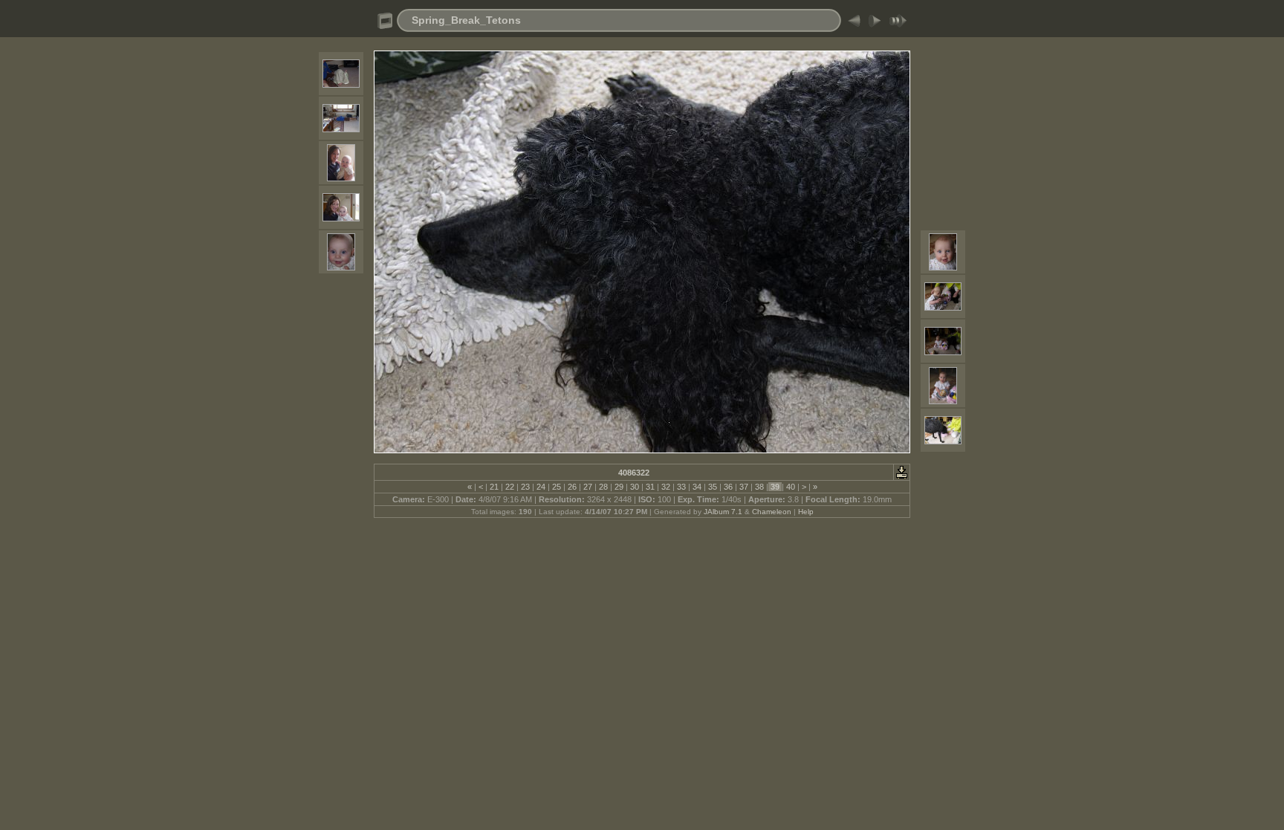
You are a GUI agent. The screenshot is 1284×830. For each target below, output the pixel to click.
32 (665, 486)
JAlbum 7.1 (723, 512)
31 (650, 486)
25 (556, 486)
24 (541, 486)
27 (587, 486)
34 (697, 486)
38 (759, 486)
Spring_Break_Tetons (466, 20)
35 (712, 486)
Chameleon (771, 512)
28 (603, 486)
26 (572, 486)
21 (494, 486)
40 (790, 486)
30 (634, 486)
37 (743, 486)
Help (806, 512)
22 (509, 486)
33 (681, 486)
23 (525, 486)
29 (619, 486)
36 (728, 486)
